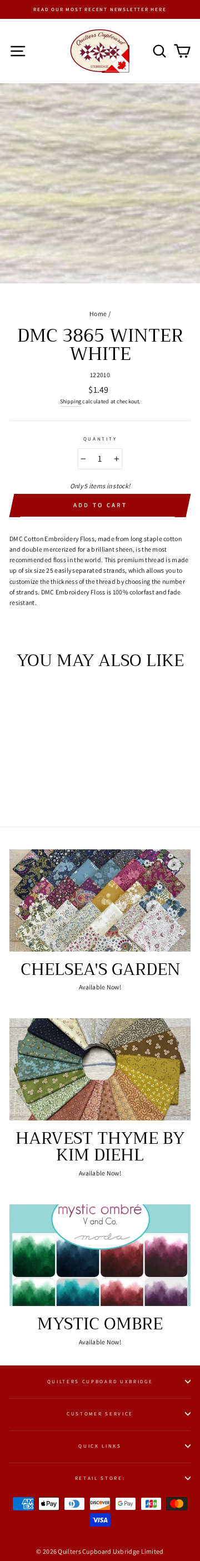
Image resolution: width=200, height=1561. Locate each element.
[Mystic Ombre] (100, 1255)
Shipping (70, 401)
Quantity (100, 439)
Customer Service (100, 1413)
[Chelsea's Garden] (100, 900)
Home (98, 313)
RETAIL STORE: (100, 1478)
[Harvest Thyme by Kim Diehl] (100, 1069)
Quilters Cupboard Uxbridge (100, 1381)
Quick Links (99, 1446)
